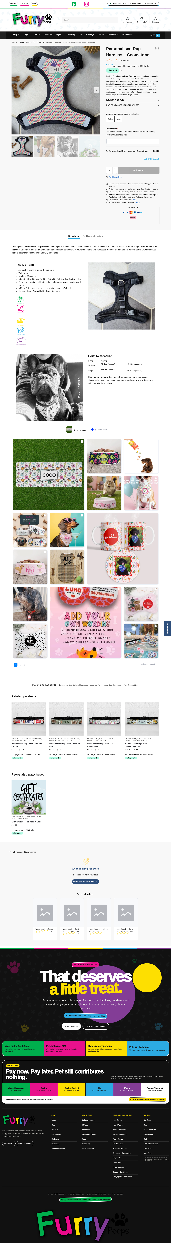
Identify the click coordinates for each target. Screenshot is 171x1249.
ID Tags (85, 1125)
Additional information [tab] (93, 236)
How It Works (118, 1125)
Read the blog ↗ (24, 1143)
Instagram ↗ (9, 1143)
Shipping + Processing (122, 1153)
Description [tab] (73, 236)
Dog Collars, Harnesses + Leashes (47, 42)
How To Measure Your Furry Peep (122, 105)
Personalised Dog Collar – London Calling (27, 745)
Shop (21, 42)
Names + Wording (120, 1134)
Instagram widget (148, 664)
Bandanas (86, 1130)
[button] (155, 35)
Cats (53, 1125)
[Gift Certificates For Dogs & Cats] (29, 797)
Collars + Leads (88, 1120)
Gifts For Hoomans (20, 819)
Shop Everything (58, 1148)
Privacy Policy (118, 1167)
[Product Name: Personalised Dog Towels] (45, 919)
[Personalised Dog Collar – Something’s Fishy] (142, 719)
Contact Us (117, 1163)
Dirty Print (148, 1153)
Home (14, 42)
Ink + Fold (148, 1148)
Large (118, 119)
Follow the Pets (150, 1130)
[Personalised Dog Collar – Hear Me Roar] (66, 719)
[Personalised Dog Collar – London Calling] (29, 719)
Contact (13, 3)
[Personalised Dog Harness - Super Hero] (155, 48)
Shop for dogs (71, 1026)
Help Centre (117, 1120)
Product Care (118, 1144)
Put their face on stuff (96, 1026)
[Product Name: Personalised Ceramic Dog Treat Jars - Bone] (99, 919)
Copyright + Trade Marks (122, 1177)
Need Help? (142, 22)
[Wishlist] (42, 706)
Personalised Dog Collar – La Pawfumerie (100, 745)
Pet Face (55, 1130)
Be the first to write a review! (85, 881)
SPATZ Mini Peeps (151, 1144)
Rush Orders (118, 1139)
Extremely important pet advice (153, 1160)
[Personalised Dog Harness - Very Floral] (158, 48)
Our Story (24, 3)
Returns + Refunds (120, 1148)
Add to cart (139, 170)
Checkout (155, 22)
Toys (84, 1139)
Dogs (28, 42)
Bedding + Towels (89, 1134)
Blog (34, 3)
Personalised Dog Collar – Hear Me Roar (64, 745)
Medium (110, 119)
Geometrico (133, 685)
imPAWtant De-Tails (115, 100)
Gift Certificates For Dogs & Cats (26, 817)
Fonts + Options (119, 1130)
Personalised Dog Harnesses (109, 685)
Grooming (86, 1144)
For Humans (56, 1134)
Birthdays (55, 1139)
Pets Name (112, 129)
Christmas (55, 1144)
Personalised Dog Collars (23, 740)
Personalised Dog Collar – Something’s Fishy (136, 745)
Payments (117, 1158)
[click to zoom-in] (56, 90)
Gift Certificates (88, 1148)
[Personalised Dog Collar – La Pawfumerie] (104, 719)
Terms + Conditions (120, 1172)
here (134, 200)
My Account (127, 22)
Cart (145, 1139)
